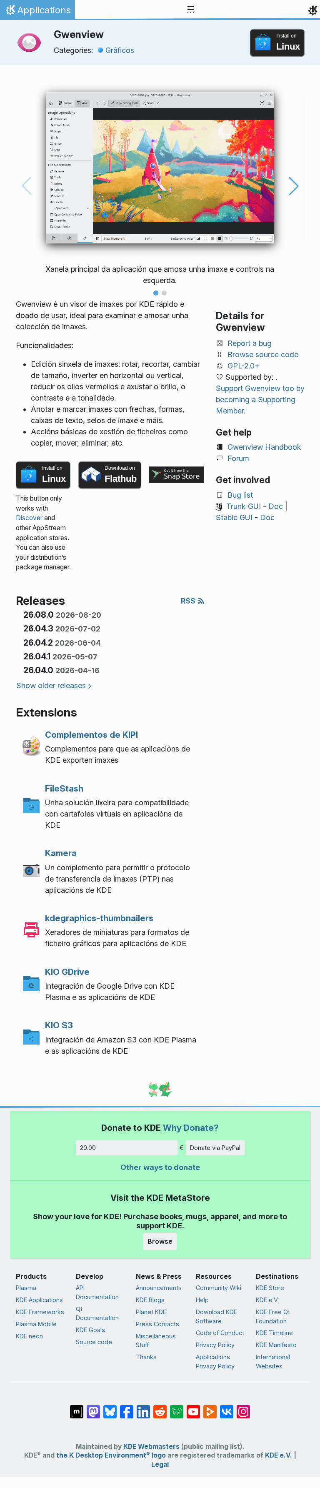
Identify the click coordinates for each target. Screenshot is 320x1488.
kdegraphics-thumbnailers (99, 918)
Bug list (240, 495)
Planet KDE (151, 1311)
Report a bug (250, 343)
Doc (275, 506)
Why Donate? (191, 1127)
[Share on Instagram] (243, 1407)
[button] (155, 293)
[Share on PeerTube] (210, 1407)
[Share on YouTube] (193, 1407)
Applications (37, 12)
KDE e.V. (267, 1299)
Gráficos (119, 50)
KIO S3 (59, 1025)
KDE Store (270, 1287)
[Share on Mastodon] (93, 1407)
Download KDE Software (216, 1316)
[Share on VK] (226, 1407)
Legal (160, 1464)
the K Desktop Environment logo (111, 1455)
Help (202, 1299)
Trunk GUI (243, 506)
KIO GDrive (67, 972)
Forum (238, 458)
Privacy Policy (215, 1344)
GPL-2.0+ (244, 365)
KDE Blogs (150, 1299)
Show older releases (51, 685)
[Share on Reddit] (160, 1407)
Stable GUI (234, 517)
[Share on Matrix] (76, 1407)
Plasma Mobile (36, 1324)
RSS (189, 600)
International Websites (273, 1361)
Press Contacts (157, 1324)
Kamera (61, 853)
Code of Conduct (220, 1332)
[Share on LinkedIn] (143, 1407)
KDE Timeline (274, 1332)
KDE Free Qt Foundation (273, 1316)
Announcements (159, 1287)
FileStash (64, 788)
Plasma (26, 1287)
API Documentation (97, 1292)
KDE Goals (90, 1329)
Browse (160, 1241)
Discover (29, 518)
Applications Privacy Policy (215, 1361)
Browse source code (263, 354)
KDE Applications (39, 1299)
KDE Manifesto (276, 1344)
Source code (94, 1341)
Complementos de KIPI (91, 734)
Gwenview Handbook (264, 447)
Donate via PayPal (215, 1147)
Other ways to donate (160, 1167)
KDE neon (29, 1336)
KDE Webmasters (151, 1446)
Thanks (146, 1356)
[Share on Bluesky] (110, 1407)
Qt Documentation (97, 1313)
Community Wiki (218, 1287)
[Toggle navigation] (191, 10)
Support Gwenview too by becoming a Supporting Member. (260, 399)
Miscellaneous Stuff (156, 1341)
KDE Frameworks (40, 1311)
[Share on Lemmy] (176, 1407)
